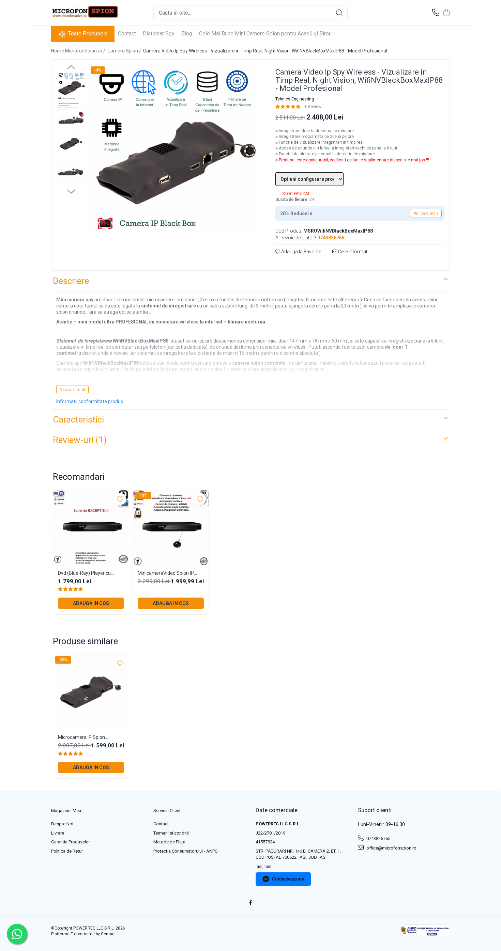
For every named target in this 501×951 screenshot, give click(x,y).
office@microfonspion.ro (390, 848)
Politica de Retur (67, 851)
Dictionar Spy (158, 33)
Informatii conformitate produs (89, 401)
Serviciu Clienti (167, 810)
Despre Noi (62, 823)
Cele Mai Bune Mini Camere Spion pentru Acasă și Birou (265, 33)
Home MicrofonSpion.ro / (78, 50)
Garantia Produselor (70, 841)
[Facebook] (251, 903)
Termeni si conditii (171, 833)
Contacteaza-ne (288, 879)
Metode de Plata (169, 841)
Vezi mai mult (72, 389)
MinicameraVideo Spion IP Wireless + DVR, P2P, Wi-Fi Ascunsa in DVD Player (166, 573)
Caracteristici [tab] (78, 419)
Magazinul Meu (66, 810)
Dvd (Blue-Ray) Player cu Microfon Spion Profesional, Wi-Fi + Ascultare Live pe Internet (88, 573)
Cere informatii (353, 251)
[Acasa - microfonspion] (85, 12)
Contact (127, 33)
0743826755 (377, 838)
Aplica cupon (426, 213)
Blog (186, 33)
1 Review (312, 106)
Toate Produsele (88, 33)
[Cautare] (339, 12)
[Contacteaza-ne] (435, 13)
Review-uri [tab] (80, 440)
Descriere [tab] (71, 281)
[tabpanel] (173, 149)
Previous (71, 68)
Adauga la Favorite (300, 251)
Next (71, 190)
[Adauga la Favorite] (120, 499)
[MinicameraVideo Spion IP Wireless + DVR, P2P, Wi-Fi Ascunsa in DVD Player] (171, 528)
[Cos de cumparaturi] (446, 13)
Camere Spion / (124, 50)
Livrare (57, 833)
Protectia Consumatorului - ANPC (185, 851)
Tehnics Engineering (294, 99)
